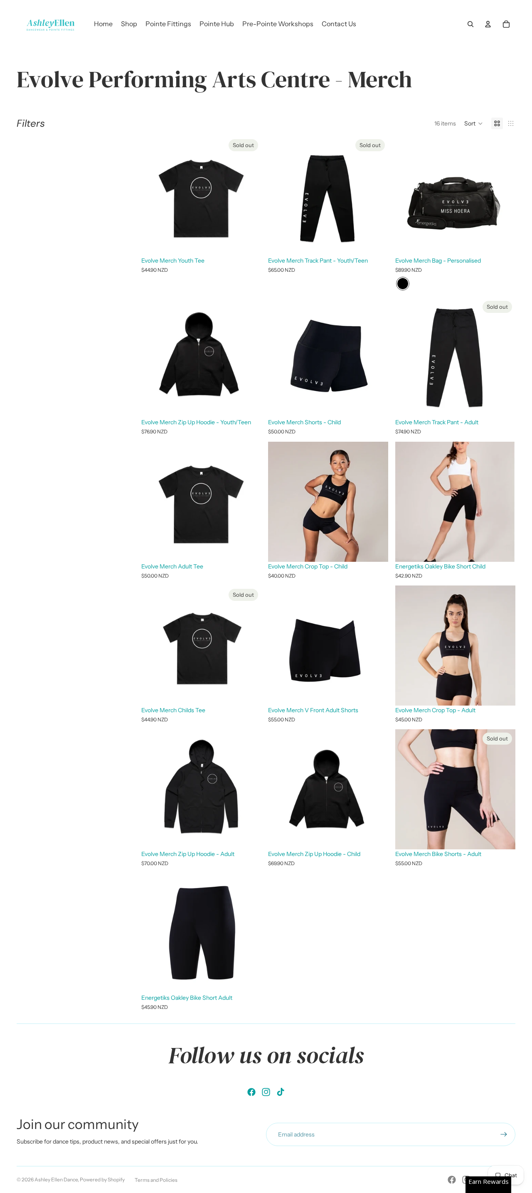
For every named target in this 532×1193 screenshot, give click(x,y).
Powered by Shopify (102, 1179)
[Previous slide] (407, 501)
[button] (473, 123)
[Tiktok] (281, 1092)
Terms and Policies (156, 1180)
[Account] (488, 24)
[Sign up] (504, 1134)
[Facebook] (251, 1092)
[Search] (470, 24)
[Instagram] (266, 1092)
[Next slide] (502, 501)
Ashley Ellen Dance (56, 1179)
